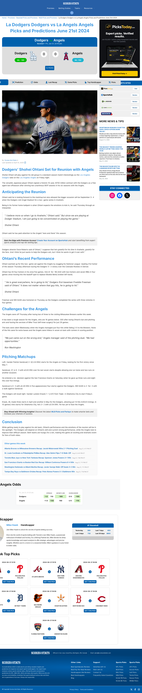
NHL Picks (119, 672)
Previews (50, 8)
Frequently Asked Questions (103, 675)
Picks (113, 82)
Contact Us (97, 672)
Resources (88, 8)
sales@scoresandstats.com (102, 653)
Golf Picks (132, 672)
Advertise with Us (99, 667)
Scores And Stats (11, 160)
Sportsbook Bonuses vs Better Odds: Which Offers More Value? (112, 129)
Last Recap (52, 82)
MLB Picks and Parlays (61, 412)
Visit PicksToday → (119, 73)
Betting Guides (64, 8)
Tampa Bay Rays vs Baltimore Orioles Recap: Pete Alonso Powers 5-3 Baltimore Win (39, 472)
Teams (77, 8)
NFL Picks (119, 667)
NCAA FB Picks (121, 678)
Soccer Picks (134, 669)
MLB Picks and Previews (48, 18)
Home (4, 18)
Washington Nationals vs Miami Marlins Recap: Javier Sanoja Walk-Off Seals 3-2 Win (39, 467)
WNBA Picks (133, 681)
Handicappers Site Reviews (80, 672)
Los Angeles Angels (28, 178)
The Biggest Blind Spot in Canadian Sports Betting (109, 167)
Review (135, 95)
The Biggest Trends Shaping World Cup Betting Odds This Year (111, 149)
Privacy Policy (74, 689)
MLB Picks (119, 669)
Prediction (19, 82)
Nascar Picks (134, 678)
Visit (135, 88)
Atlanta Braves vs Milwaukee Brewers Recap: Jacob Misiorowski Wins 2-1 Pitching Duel (41, 448)
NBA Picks (119, 675)
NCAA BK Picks (121, 681)
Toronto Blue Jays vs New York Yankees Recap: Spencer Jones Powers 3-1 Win (37, 458)
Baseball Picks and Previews (26, 18)
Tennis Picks (133, 675)
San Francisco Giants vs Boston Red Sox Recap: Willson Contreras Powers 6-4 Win (39, 462)
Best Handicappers (78, 675)
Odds (36, 82)
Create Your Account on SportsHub (52, 240)
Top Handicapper (94, 82)
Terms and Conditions (86, 689)
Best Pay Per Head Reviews (81, 669)
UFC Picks (133, 667)
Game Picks (72, 82)
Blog (72, 678)
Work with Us (97, 669)
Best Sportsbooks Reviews (80, 667)
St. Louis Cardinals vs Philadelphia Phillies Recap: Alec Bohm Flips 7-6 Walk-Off (37, 453)
